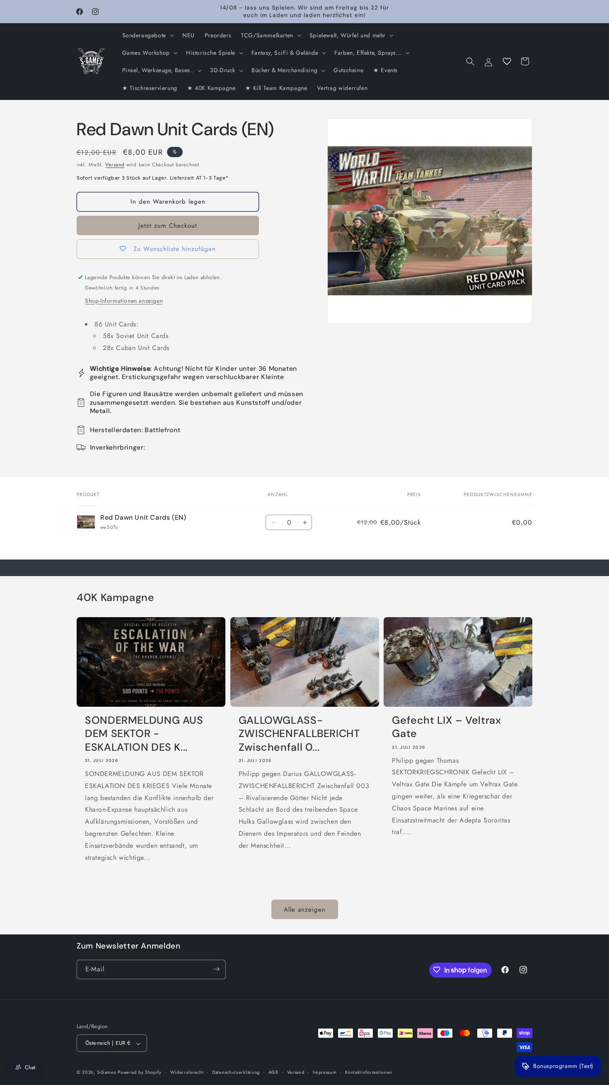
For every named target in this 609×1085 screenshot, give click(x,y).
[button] (147, 35)
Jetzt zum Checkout (167, 225)
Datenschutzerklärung (236, 1072)
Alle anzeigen (305, 909)
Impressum (324, 1072)
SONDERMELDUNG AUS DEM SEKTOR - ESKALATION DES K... (144, 734)
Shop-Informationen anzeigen (124, 301)
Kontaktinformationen (368, 1072)
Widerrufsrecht (187, 1072)
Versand (114, 164)
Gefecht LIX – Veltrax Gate (446, 727)
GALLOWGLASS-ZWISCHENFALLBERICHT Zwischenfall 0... (299, 734)
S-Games (106, 1072)
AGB (273, 1072)
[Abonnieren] (216, 969)
